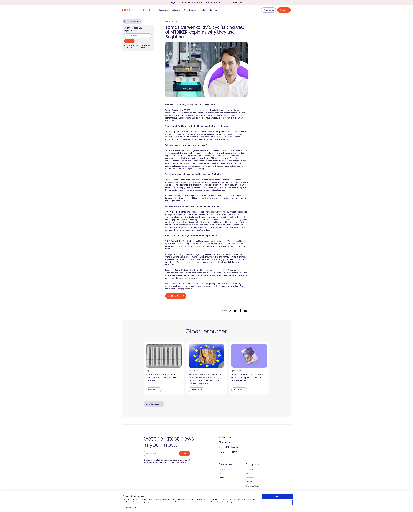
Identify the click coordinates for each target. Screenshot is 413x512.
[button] (230, 310)
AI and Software (228, 447)
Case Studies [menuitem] (190, 10)
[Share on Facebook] (240, 310)
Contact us (250, 478)
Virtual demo (268, 10)
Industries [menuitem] (163, 10)
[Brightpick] (136, 10)
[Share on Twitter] (235, 310)
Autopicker (225, 437)
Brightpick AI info (252, 486)
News (248, 474)
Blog (220, 474)
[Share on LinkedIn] (245, 310)
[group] (164, 368)
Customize (276, 503)
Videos (221, 478)
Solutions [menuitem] (176, 10)
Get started (283, 10)
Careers (249, 482)
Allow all (277, 497)
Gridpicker (225, 442)
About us (249, 469)
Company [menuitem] (214, 10)
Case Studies (224, 469)
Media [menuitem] (202, 10)
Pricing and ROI (228, 452)
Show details (128, 508)
